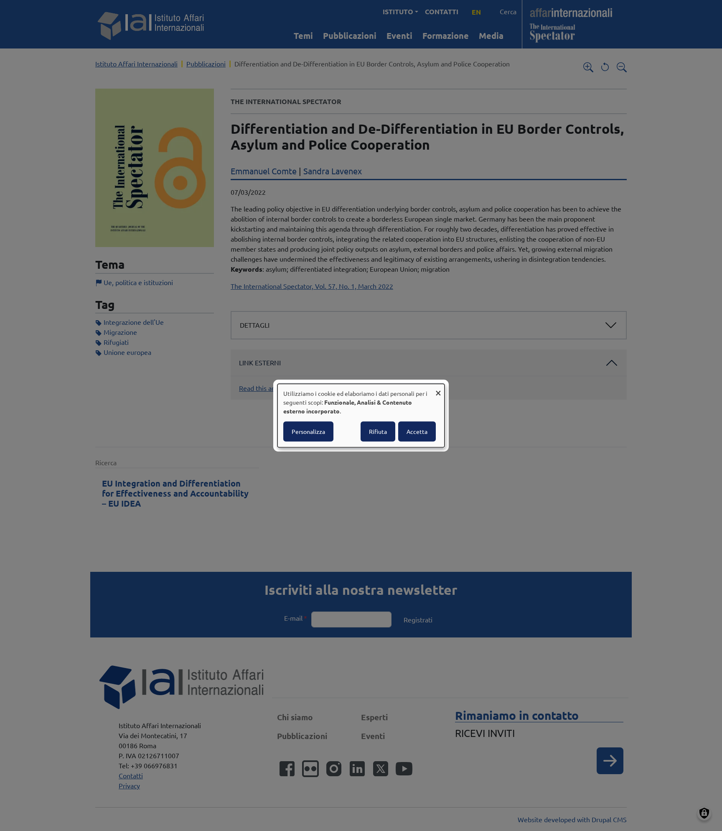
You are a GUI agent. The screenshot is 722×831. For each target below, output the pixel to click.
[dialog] (361, 415)
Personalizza (308, 431)
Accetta (417, 431)
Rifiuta (378, 431)
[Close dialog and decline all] (438, 389)
